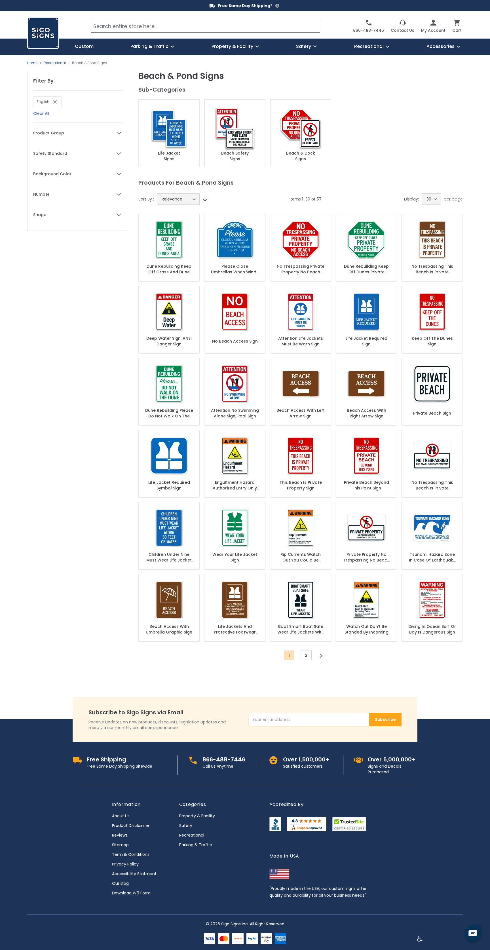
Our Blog (120, 883)
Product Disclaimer (130, 825)
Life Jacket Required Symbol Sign (169, 485)
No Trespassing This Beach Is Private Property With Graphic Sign (432, 485)
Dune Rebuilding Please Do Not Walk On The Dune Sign (169, 413)
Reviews (120, 835)
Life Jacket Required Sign (366, 341)
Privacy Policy (125, 864)
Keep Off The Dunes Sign (432, 341)
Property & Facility (197, 816)
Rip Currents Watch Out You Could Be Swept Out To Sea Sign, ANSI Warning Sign (300, 557)
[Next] (321, 656)
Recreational (55, 63)
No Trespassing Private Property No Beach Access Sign (300, 269)
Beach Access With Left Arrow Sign (300, 413)
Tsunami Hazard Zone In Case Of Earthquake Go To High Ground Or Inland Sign (432, 557)
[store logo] (43, 33)
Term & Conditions (130, 854)
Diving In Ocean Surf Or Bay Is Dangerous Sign (432, 629)
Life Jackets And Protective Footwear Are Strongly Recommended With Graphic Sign (235, 629)
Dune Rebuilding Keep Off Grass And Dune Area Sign (169, 269)
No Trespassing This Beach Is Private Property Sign (432, 269)
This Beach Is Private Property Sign (301, 485)
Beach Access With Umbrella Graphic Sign (169, 629)
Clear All (41, 113)
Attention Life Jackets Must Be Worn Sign (300, 341)
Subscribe (385, 719)
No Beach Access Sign (235, 341)
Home (32, 63)
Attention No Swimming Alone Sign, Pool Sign (235, 413)
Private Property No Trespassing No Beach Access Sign (366, 557)
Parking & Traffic (195, 845)
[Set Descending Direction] (204, 199)
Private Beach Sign (432, 413)
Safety (185, 825)
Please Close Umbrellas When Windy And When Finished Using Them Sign (235, 269)
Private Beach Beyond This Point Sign (366, 485)
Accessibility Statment (134, 874)
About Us (121, 816)
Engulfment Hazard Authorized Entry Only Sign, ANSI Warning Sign (235, 485)
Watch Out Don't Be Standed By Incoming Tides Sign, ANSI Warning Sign (366, 629)
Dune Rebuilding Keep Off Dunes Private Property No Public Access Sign (366, 269)
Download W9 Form (131, 893)
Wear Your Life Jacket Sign (234, 557)
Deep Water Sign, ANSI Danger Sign (169, 341)
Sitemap (120, 845)
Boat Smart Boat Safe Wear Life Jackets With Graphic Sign (300, 629)
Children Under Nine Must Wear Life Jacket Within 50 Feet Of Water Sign (169, 557)
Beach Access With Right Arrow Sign (366, 413)
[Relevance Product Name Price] (178, 199)
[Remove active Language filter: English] (53, 102)
